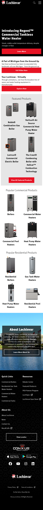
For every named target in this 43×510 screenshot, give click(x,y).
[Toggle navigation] (40, 2)
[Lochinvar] (11, 2)
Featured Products (29, 386)
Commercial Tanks (8, 400)
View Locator (21, 437)
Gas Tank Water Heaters (32, 278)
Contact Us (6, 424)
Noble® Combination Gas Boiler (12, 125)
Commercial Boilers (9, 382)
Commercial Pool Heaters (11, 243)
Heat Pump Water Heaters (32, 243)
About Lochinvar (8, 415)
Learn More (21, 51)
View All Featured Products (21, 180)
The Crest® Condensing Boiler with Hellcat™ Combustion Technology (31, 163)
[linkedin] (33, 464)
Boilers (10, 214)
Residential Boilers (10, 278)
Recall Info (6, 428)
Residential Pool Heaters (32, 305)
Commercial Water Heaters (32, 215)
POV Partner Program (30, 390)
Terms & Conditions (27, 487)
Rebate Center (28, 382)
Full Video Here (21, 70)
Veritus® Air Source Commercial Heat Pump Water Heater (31, 126)
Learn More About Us (21, 352)
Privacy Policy (12, 487)
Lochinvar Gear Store (30, 399)
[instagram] (25, 464)
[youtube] (18, 464)
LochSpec (26, 394)
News (4, 419)
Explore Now (21, 88)
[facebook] (10, 464)
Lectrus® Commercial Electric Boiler (11, 158)
